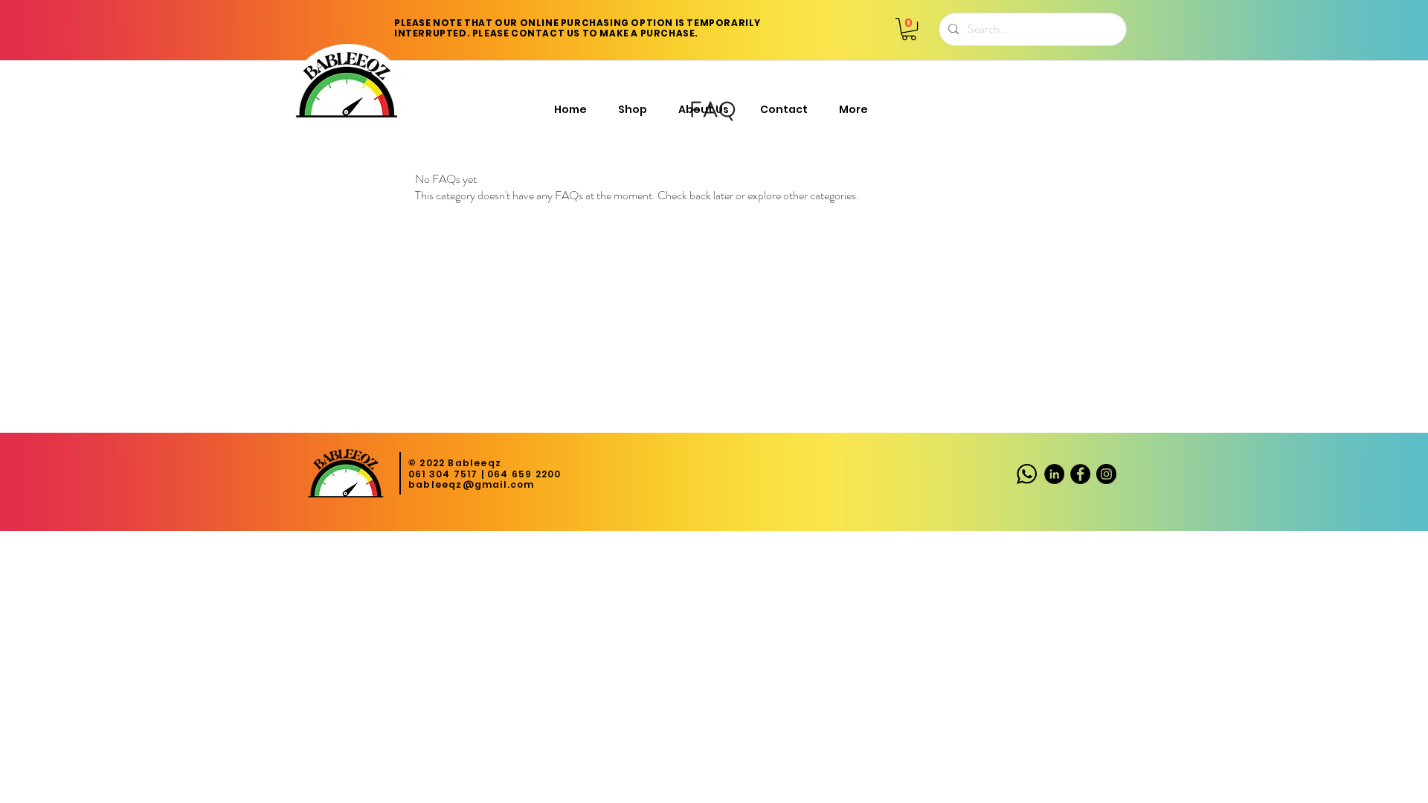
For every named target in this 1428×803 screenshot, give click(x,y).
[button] (908, 29)
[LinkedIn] (1054, 474)
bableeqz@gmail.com (471, 484)
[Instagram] (1106, 474)
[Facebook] (1080, 474)
